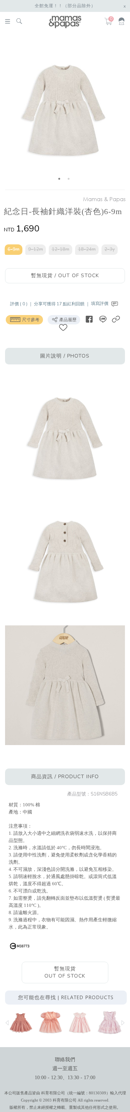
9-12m (35, 249)
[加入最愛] (63, 327)
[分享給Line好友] (102, 319)
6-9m (14, 249)
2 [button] (68, 178)
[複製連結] (116, 319)
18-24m (87, 249)
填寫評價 (100, 303)
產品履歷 (67, 320)
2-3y (109, 249)
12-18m (60, 249)
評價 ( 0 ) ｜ (22, 303)
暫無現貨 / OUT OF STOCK (65, 275)
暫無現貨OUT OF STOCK (64, 972)
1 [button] (59, 178)
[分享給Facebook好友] (89, 319)
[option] (64, 112)
